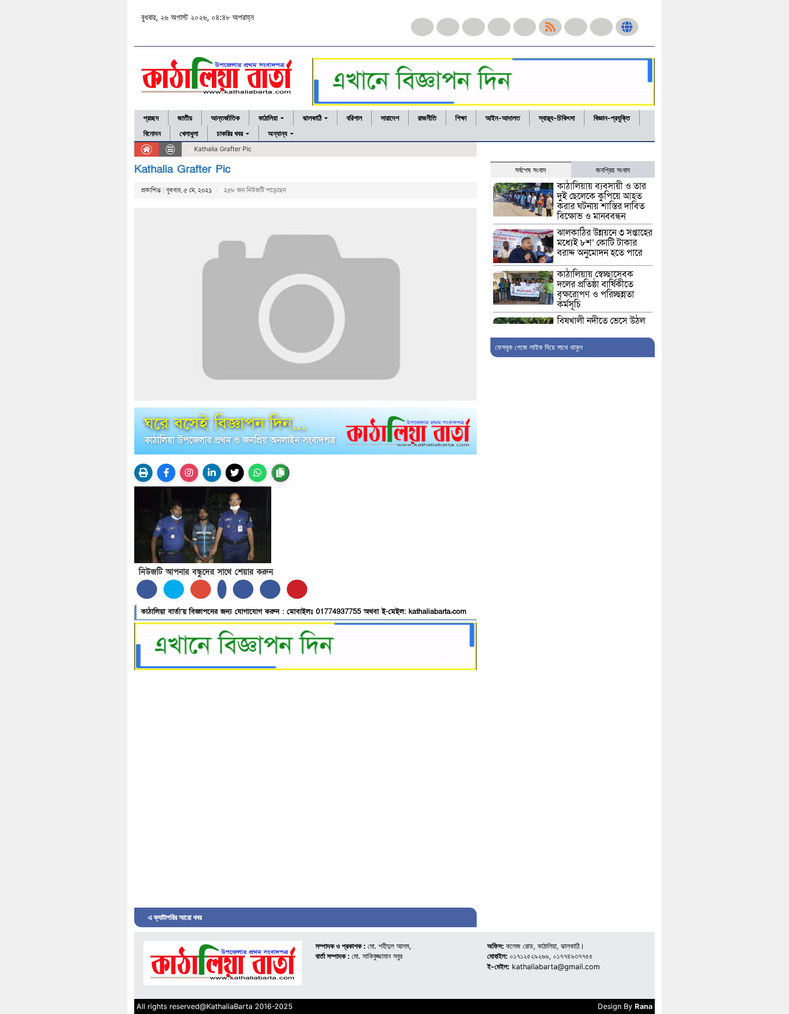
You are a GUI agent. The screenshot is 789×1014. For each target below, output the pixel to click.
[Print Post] (143, 473)
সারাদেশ (390, 117)
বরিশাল (354, 117)
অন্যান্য (278, 133)
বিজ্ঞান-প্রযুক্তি (612, 117)
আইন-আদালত (502, 117)
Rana (643, 1006)
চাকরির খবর (231, 133)
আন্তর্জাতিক (225, 117)
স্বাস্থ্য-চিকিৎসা (557, 117)
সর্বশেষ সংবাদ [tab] (530, 169)
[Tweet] (173, 589)
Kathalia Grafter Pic (182, 169)
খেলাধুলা (188, 133)
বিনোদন (152, 133)
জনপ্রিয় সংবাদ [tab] (613, 169)
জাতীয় (185, 117)
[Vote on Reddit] (243, 589)
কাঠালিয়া (268, 117)
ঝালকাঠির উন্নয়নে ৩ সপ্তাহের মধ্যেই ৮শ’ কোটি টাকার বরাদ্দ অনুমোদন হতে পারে (604, 243)
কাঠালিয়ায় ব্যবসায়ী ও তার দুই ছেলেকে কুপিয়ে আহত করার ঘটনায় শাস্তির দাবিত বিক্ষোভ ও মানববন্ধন (601, 201)
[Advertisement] (305, 786)
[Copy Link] (280, 473)
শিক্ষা (461, 117)
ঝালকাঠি (313, 117)
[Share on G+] (200, 589)
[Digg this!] (270, 589)
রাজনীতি (427, 117)
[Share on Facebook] (147, 589)
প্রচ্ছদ (151, 117)
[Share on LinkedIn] (221, 589)
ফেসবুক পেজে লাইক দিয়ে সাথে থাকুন (539, 347)
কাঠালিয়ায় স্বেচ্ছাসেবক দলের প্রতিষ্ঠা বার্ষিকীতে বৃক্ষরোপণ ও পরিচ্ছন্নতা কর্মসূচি (595, 290)
